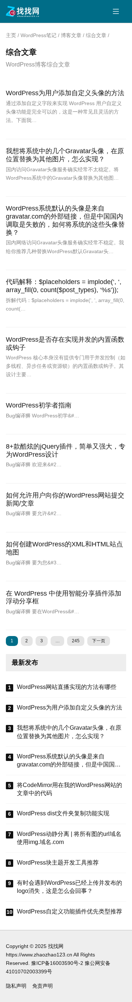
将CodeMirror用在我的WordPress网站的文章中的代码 (69, 789)
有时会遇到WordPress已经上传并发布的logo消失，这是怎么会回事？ (69, 887)
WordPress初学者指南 (39, 405)
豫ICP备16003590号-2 (57, 963)
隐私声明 (16, 986)
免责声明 (42, 986)
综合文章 (96, 35)
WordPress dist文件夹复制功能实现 (63, 813)
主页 (11, 35)
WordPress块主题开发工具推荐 (58, 862)
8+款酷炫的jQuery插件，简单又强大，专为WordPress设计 (65, 450)
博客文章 (71, 35)
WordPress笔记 (38, 35)
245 (76, 640)
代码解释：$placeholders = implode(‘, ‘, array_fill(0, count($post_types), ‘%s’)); (63, 286)
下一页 (98, 640)
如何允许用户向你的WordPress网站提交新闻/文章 (65, 499)
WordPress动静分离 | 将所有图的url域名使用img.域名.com (69, 838)
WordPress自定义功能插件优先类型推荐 (69, 911)
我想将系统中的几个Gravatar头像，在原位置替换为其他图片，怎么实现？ (65, 155)
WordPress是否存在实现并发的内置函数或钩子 (65, 343)
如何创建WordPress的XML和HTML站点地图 (64, 548)
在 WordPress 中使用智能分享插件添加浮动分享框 (63, 597)
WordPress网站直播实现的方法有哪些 (66, 687)
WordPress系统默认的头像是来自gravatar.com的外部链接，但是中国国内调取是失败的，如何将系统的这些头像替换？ (65, 220)
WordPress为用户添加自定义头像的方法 (65, 93)
